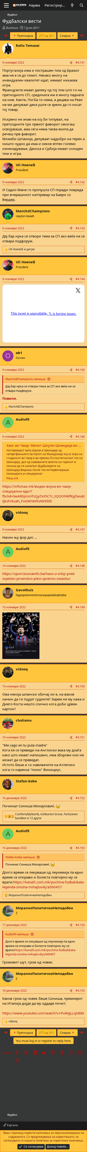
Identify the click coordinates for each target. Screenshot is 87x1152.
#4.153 (80, 848)
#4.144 (80, 279)
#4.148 (80, 566)
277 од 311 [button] (46, 36)
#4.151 (80, 737)
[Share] (71, 62)
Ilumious (12, 28)
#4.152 (80, 798)
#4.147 (80, 529)
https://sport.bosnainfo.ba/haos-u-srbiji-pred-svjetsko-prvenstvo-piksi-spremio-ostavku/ (38, 576)
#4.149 (80, 607)
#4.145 (80, 370)
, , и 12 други (46, 816)
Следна (65, 36)
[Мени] (6, 5)
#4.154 (80, 925)
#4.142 (80, 182)
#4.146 (80, 437)
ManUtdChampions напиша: (25, 379)
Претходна (24, 36)
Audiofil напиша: (17, 934)
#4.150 (80, 686)
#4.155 (80, 991)
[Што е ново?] (72, 5)
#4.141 (80, 62)
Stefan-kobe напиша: (20, 857)
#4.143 (80, 228)
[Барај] (81, 5)
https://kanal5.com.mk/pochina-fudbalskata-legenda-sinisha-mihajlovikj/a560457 (43, 884)
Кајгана (12, 1125)
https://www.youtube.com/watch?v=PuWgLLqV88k (43, 1013)
